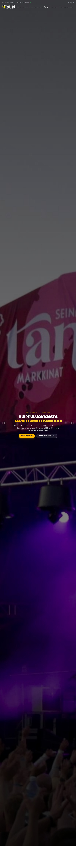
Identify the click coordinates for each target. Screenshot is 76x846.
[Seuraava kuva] (71, 423)
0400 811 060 (10, 2)
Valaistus (40, 6)
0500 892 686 (25, 2)
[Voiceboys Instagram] (71, 2)
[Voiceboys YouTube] (73, 2)
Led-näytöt (46, 7)
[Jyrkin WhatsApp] (30, 2)
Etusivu (17, 6)
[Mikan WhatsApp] (14, 2)
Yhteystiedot (70, 6)
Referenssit (63, 6)
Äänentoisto (33, 6)
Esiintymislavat (24, 6)
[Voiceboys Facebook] (68, 2)
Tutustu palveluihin (47, 436)
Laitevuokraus (54, 6)
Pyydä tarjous (27, 436)
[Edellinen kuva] (4, 423)
